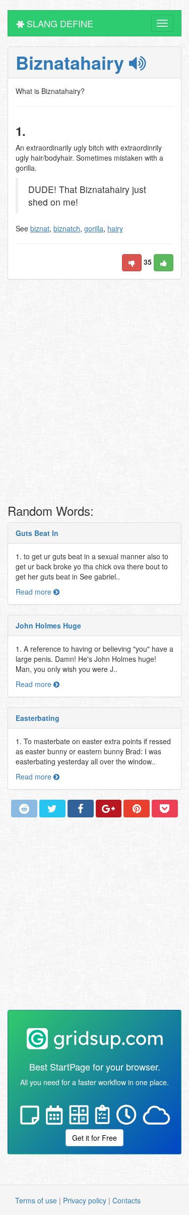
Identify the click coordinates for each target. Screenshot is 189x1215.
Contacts (126, 1200)
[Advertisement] (94, 394)
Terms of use (36, 1200)
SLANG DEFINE (58, 23)
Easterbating (37, 718)
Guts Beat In (37, 533)
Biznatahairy (72, 62)
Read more (34, 592)
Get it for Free (94, 1138)
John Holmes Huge (48, 625)
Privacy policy (84, 1200)
